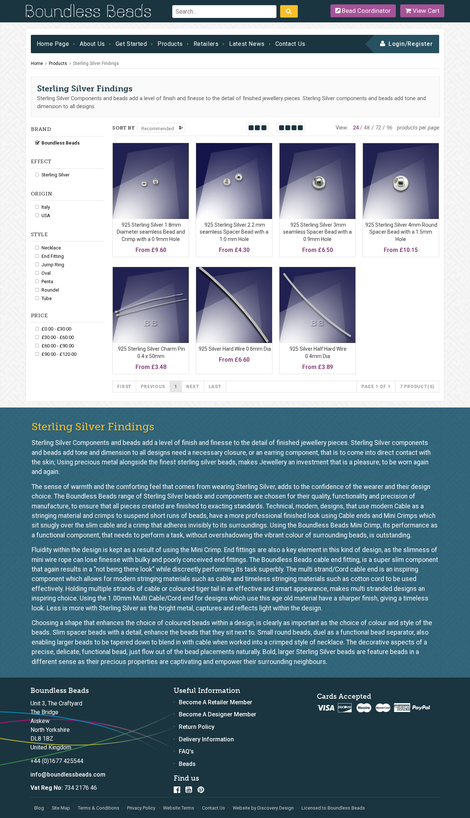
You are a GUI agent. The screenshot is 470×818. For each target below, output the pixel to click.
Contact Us (290, 43)
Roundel (50, 290)
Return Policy (196, 726)
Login (396, 43)
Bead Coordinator (365, 10)
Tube (46, 298)
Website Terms (178, 808)
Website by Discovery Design (263, 808)
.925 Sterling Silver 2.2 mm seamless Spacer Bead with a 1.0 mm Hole (234, 232)
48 (367, 128)
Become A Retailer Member (215, 702)
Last (215, 386)
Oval (46, 273)
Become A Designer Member (217, 714)
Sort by (123, 128)
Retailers (206, 43)
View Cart (425, 10)
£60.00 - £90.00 (57, 345)
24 (356, 128)
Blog (39, 808)
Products (170, 43)
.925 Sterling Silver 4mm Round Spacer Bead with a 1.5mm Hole (400, 232)
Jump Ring (52, 264)
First (124, 386)
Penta (47, 281)
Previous (153, 386)
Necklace (51, 248)
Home (37, 63)
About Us (92, 43)
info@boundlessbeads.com (67, 774)
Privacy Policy (141, 808)
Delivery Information (206, 739)
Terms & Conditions (98, 808)
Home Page (53, 43)
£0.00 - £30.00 (56, 329)
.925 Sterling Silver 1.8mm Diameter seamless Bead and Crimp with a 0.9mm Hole (151, 232)
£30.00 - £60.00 (57, 337)
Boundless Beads (60, 143)
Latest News (247, 43)
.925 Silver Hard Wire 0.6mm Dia (234, 349)
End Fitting (52, 256)
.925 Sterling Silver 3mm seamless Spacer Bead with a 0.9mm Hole (317, 232)
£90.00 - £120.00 (58, 354)
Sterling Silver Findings (96, 63)
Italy (45, 207)
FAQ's (186, 751)
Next (192, 386)
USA (45, 215)
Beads (187, 763)
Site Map (61, 808)
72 (378, 128)
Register (420, 43)
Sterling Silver (55, 175)
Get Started (131, 43)
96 (390, 128)
